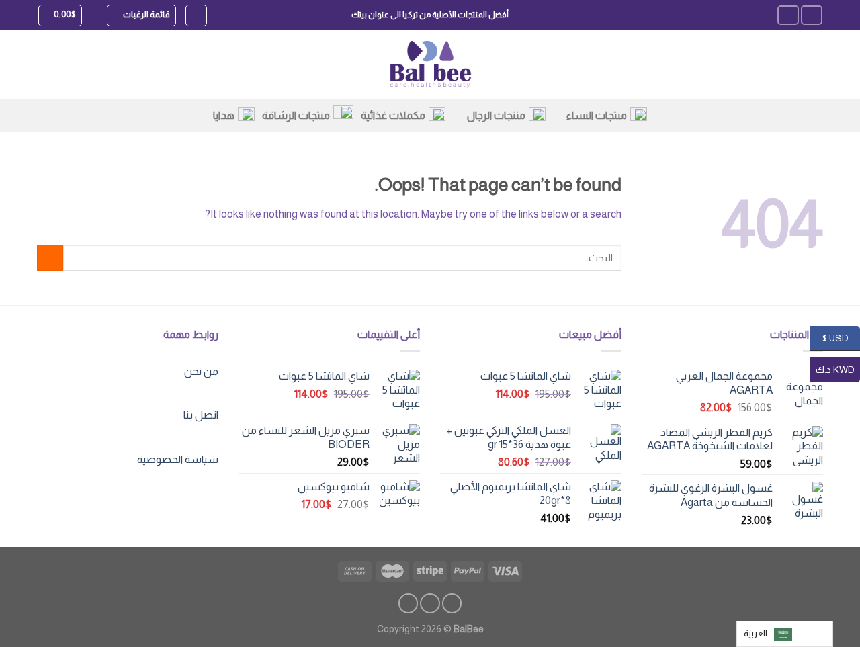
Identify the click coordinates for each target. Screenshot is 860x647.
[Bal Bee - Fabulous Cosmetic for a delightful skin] (430, 64)
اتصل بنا (200, 415)
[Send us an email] (408, 603)
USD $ (841, 337)
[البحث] (196, 15)
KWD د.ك (838, 369)
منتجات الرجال (496, 115)
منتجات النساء (596, 115)
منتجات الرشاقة (296, 115)
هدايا (223, 115)
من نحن (201, 371)
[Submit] (50, 258)
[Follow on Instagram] (788, 15)
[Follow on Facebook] (811, 15)
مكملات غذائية (393, 115)
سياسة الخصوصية (177, 459)
